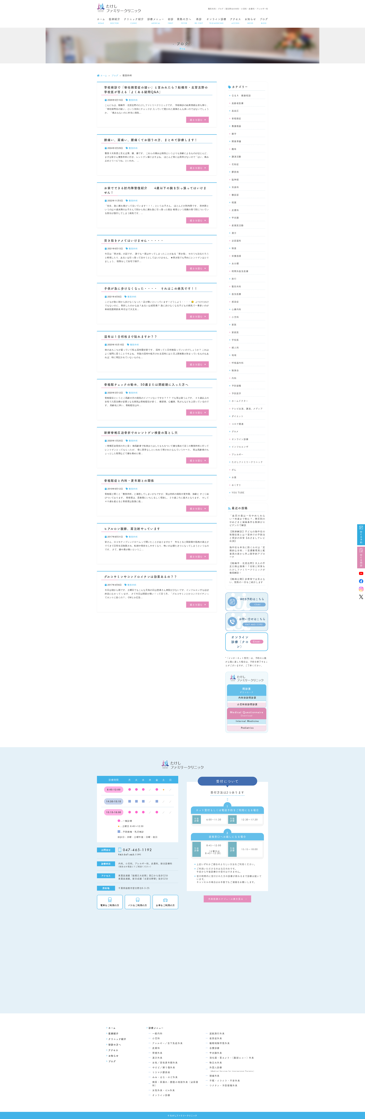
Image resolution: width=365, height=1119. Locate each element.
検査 (234, 248)
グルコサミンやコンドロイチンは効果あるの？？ (140, 576)
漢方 (234, 233)
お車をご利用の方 (165, 905)
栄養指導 (236, 256)
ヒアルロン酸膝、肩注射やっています (132, 528)
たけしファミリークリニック (247, 462)
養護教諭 (236, 126)
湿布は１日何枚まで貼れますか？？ (130, 336)
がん (234, 470)
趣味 (234, 149)
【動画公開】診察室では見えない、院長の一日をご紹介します (247, 580)
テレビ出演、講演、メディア (247, 409)
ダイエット (238, 416)
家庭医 (235, 332)
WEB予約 (361, 537)
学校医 (235, 340)
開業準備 (236, 141)
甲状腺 (235, 218)
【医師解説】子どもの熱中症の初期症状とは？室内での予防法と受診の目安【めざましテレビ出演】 (247, 536)
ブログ (264, 20)
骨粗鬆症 (236, 118)
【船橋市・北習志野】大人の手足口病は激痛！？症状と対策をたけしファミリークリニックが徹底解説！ (247, 567)
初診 (171, 20)
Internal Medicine (247, 720)
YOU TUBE (238, 493)
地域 (234, 355)
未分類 (235, 263)
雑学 (234, 134)
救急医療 (236, 294)
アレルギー (238, 454)
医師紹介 (114, 20)
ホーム (101, 20)
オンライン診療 (216, 20)
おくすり (236, 485)
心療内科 (236, 309)
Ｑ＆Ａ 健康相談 (241, 95)
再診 (199, 20)
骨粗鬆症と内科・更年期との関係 (129, 480)
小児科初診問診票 (247, 704)
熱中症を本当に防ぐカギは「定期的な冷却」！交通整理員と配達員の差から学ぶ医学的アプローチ (247, 552)
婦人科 (235, 348)
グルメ (235, 431)
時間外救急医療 (240, 271)
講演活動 (236, 157)
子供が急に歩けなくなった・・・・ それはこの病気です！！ (151, 288)
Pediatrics (247, 727)
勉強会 (235, 370)
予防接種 (236, 386)
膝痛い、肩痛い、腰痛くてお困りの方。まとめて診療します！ (151, 140)
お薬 (234, 477)
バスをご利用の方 (137, 905)
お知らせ (250, 20)
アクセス (235, 20)
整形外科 (133, 99)
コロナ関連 (238, 424)
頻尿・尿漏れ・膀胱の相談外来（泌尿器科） (175, 1083)
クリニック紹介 (134, 20)
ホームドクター (240, 401)
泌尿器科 (236, 241)
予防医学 (236, 393)
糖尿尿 (235, 195)
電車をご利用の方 (109, 905)
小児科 (235, 317)
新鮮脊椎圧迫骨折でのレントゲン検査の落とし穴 (141, 432)
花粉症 (235, 164)
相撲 (234, 202)
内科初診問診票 (247, 697)
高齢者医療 (238, 103)
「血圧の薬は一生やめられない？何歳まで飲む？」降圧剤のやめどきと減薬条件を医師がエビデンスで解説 (247, 520)
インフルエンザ (240, 447)
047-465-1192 (137, 850)
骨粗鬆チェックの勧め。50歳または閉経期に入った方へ (146, 384)
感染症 (235, 302)
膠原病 (235, 172)
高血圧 (235, 111)
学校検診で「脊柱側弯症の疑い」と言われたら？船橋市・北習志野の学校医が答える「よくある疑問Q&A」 (156, 89)
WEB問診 (361, 560)
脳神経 (235, 180)
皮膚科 (235, 210)
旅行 (234, 279)
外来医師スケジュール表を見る (225, 898)
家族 (234, 325)
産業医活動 (238, 225)
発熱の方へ (184, 20)
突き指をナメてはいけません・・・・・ (134, 240)
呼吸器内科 (238, 363)
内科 (234, 378)
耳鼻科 (235, 187)
